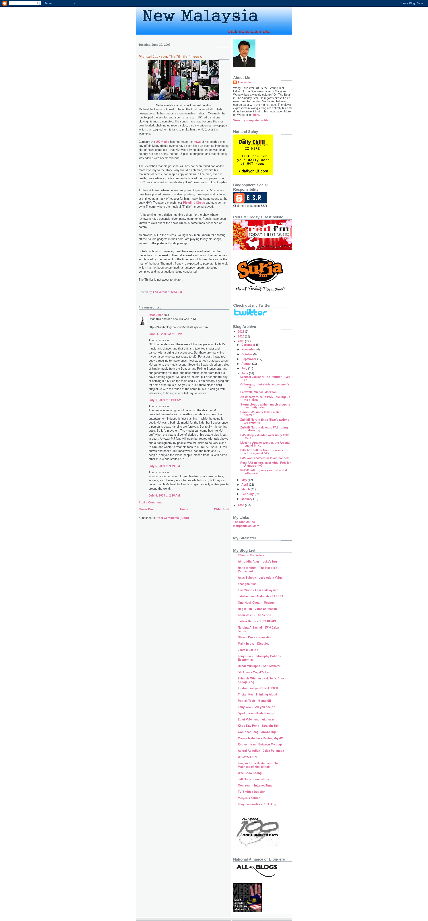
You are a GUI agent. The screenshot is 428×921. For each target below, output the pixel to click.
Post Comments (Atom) (173, 517)
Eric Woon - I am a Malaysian (258, 590)
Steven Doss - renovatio (254, 637)
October (247, 354)
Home (184, 509)
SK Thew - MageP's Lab (254, 672)
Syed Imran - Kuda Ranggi (256, 713)
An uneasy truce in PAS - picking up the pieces (265, 398)
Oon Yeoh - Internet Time (255, 785)
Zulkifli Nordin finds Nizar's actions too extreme (264, 421)
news (197, 141)
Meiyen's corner (249, 798)
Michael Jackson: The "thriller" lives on (265, 378)
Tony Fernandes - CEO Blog (257, 804)
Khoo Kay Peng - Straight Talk (258, 725)
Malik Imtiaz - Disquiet (253, 643)
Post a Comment (150, 502)
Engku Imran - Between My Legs (260, 744)
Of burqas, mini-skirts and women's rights (265, 386)
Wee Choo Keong (250, 773)
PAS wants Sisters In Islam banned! (265, 458)
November (248, 349)
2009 (241, 341)
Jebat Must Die (248, 650)
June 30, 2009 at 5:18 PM (165, 334)
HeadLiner (156, 315)
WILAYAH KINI (247, 757)
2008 (241, 505)
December (248, 344)
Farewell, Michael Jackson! (259, 392)
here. (256, 114)
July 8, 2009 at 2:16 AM (164, 495)
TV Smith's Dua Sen (251, 791)
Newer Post (146, 509)
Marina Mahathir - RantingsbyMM (260, 738)
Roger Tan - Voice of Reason (257, 609)
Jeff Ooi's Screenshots (253, 779)
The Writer (245, 82)
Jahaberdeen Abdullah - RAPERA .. (262, 596)
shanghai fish (247, 584)
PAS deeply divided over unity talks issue (264, 436)
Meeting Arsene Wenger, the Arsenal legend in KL (265, 444)
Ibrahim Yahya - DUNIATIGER (258, 688)
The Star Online (244, 522)
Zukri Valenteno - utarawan (256, 719)
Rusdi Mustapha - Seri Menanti (259, 666)
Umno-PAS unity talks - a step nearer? (260, 413)
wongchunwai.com (246, 526)
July (244, 368)
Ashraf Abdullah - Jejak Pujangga (261, 750)
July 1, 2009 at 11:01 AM (165, 400)
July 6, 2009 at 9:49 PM (164, 466)
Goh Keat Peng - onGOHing (257, 732)
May (244, 480)
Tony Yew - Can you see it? (256, 707)
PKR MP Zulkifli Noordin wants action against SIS (261, 452)
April (245, 484)
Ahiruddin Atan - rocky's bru (257, 561)
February (248, 494)
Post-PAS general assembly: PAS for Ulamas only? (265, 464)
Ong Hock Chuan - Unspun (256, 602)
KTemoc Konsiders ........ (255, 555)
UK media (162, 141)
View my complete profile (250, 120)
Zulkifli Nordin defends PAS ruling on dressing (264, 429)
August (246, 363)
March (246, 489)
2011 (241, 331)
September (249, 359)
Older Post (221, 509)
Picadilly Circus (194, 202)
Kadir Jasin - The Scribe (254, 615)
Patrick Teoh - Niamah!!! (254, 700)
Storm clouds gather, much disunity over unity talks (265, 406)
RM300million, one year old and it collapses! (263, 472)
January (247, 499)
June (245, 373)
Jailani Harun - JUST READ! (257, 621)
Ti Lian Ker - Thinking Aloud (257, 694)
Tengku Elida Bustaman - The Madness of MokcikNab (258, 765)
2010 (241, 336)
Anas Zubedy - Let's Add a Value (260, 577)
